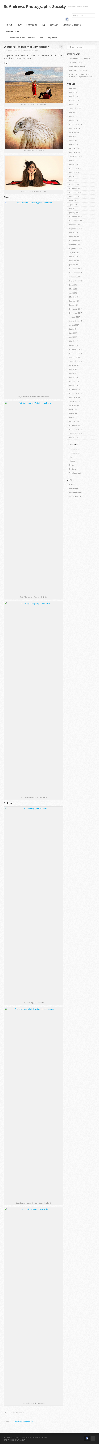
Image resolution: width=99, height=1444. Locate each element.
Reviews (72, 469)
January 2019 (74, 265)
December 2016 (75, 349)
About (9, 25)
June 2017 (73, 333)
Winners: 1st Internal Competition (22, 38)
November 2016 (75, 353)
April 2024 (73, 140)
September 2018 (75, 281)
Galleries (72, 457)
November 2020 (75, 220)
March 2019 (73, 257)
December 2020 (75, 216)
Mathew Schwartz (13, 51)
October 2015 (74, 397)
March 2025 (73, 116)
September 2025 (75, 108)
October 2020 (74, 224)
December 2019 (75, 241)
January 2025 (74, 120)
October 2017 (74, 317)
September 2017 (75, 321)
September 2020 (75, 228)
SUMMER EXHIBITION (77, 62)
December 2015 (75, 389)
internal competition (18, 1413)
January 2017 (74, 345)
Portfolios (31, 25)
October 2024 (74, 128)
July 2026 (72, 88)
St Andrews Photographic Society (35, 6)
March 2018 (73, 297)
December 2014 (75, 425)
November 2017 (75, 313)
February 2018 (74, 301)
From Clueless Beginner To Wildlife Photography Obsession (82, 75)
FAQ (43, 25)
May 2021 (73, 200)
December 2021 (75, 188)
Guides (72, 461)
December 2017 (75, 309)
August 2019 (74, 253)
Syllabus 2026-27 (13, 31)
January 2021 (74, 212)
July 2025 (72, 112)
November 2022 (75, 168)
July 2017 (72, 329)
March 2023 (73, 160)
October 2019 (74, 245)
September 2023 (75, 156)
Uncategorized (75, 473)
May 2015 (73, 413)
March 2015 (73, 417)
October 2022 (74, 172)
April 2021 (73, 204)
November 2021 (75, 192)
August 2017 (74, 325)
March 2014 (73, 437)
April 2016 (73, 373)
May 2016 (73, 369)
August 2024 (74, 132)
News (19, 25)
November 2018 (75, 273)
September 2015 (75, 401)
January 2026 (74, 104)
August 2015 (74, 405)
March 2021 (73, 208)
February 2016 (74, 381)
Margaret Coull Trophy (78, 70)
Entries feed (74, 488)
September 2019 (75, 249)
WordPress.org (75, 496)
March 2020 (73, 232)
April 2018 (73, 293)
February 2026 (74, 100)
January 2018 (74, 305)
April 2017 (73, 337)
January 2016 (74, 385)
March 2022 (73, 180)
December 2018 (75, 269)
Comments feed (75, 492)
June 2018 (73, 285)
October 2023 (74, 152)
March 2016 (73, 377)
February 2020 (74, 236)
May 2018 (73, 289)
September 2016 (75, 361)
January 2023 (74, 164)
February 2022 (74, 184)
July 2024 (72, 136)
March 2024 (73, 144)
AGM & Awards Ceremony (79, 66)
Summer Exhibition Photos (79, 58)
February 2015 (74, 421)
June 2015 (73, 409)
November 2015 (75, 393)
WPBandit (21, 1440)
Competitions (52, 38)
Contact (54, 25)
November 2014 (75, 429)
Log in (71, 484)
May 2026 (73, 92)
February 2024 (74, 148)
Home (6, 38)
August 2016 (74, 365)
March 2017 (73, 341)
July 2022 (72, 176)
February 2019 (74, 261)
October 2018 (74, 277)
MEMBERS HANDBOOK (72, 25)
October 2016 (74, 357)
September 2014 (75, 433)
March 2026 (73, 96)
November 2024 (75, 124)
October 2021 (74, 196)
